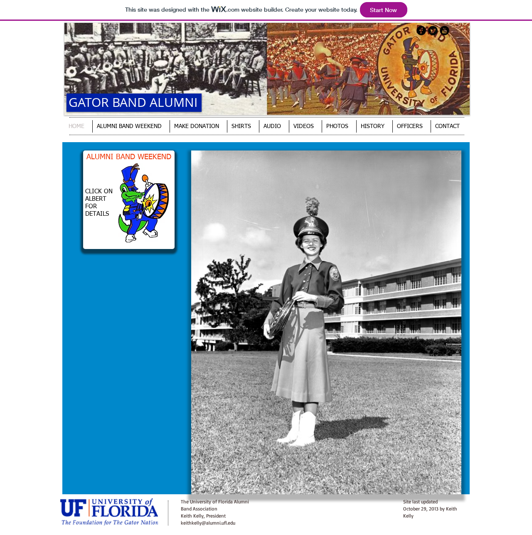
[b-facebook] (421, 30)
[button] (326, 322)
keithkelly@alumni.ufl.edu (208, 523)
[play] (441, 487)
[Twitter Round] (433, 30)
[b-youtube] (444, 30)
